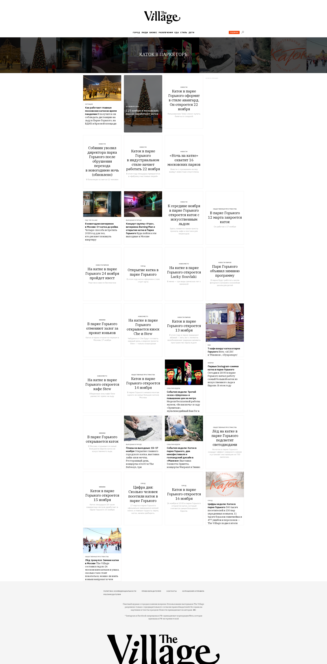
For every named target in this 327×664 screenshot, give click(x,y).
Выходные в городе (134, 220)
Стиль (183, 32)
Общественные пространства (225, 209)
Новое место (184, 264)
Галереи (211, 363)
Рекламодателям (112, 594)
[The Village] (163, 18)
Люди (144, 32)
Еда (176, 32)
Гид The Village (91, 220)
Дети (191, 32)
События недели (173, 388)
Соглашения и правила (193, 591)
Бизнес (153, 32)
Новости (183, 87)
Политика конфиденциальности (119, 591)
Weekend (102, 320)
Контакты (172, 591)
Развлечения (166, 32)
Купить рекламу (212, 78)
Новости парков (102, 265)
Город (136, 32)
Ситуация (89, 104)
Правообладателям (151, 591)
